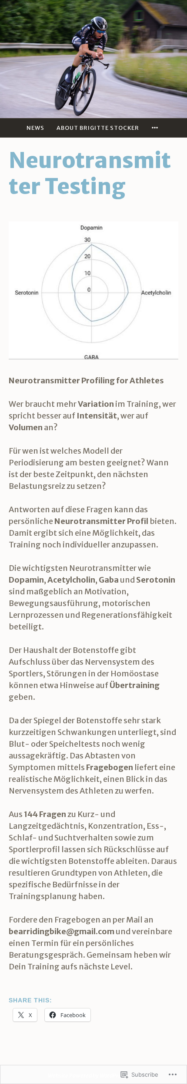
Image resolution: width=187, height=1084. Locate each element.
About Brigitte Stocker (98, 127)
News (35, 127)
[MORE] (156, 128)
